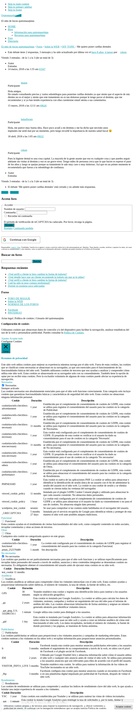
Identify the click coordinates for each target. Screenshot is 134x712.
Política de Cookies (74, 332)
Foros (39, 46)
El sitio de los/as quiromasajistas (17, 46)
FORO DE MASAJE (19, 298)
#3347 (42, 69)
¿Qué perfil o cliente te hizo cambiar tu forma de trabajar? (37, 274)
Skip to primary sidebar (20, 7)
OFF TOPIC (68, 46)
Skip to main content (18, 4)
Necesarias (10, 385)
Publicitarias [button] (7, 629)
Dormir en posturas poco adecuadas (26, 286)
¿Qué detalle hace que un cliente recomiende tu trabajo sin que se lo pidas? (46, 277)
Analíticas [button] (6, 575)
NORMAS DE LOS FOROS (23, 304)
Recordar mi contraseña (20, 216)
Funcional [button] (6, 518)
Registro (8, 228)
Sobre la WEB (51, 46)
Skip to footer (15, 9)
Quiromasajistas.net (11, 15)
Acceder (9, 225)
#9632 (40, 136)
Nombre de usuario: (14, 209)
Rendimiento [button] (8, 680)
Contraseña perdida (23, 228)
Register (14, 192)
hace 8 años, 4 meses (102, 52)
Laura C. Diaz (15, 247)
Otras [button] (4, 530)
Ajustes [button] (5, 338)
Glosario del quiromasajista (50, 318)
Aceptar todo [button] (16, 338)
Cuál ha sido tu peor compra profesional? (29, 283)
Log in (4, 192)
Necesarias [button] (6, 382)
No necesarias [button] (8, 553)
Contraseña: (10, 212)
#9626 (43, 105)
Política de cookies (24, 318)
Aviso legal (7, 318)
